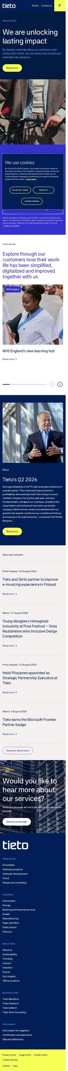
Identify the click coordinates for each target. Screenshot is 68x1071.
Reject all (43, 190)
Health (6, 914)
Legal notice (25, 1055)
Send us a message (16, 821)
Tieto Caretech (11, 1003)
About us (7, 950)
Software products (13, 869)
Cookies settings (32, 201)
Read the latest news (17, 750)
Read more (12, 68)
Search (35, 5)
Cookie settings (10, 1059)
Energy (6, 905)
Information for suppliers (16, 1030)
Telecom (7, 931)
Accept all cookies (20, 190)
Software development (15, 873)
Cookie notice (40, 1055)
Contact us (46, 5)
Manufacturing (11, 918)
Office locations (11, 980)
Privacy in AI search (11, 226)
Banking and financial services (19, 909)
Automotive (9, 901)
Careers (7, 963)
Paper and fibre (11, 923)
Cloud (6, 878)
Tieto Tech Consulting (14, 1012)
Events (6, 972)
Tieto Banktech (11, 999)
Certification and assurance (17, 1035)
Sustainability (10, 954)
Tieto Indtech (10, 1007)
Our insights (9, 976)
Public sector (10, 927)
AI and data (8, 865)
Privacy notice (9, 1055)
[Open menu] (60, 5)
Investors (7, 967)
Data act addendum (13, 1039)
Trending (7, 958)
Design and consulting (14, 882)
